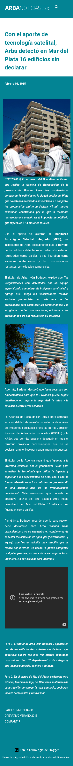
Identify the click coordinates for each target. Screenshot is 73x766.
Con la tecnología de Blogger (39, 750)
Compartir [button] (12, 721)
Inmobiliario (24, 710)
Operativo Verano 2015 (21, 715)
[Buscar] (56, 7)
